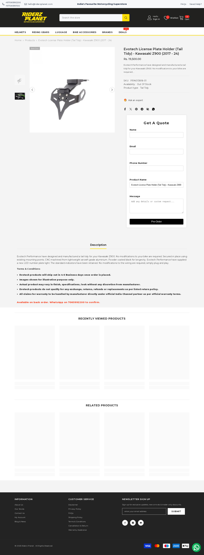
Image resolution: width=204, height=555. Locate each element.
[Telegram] (142, 109)
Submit (176, 511)
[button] (32, 89)
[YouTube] (141, 523)
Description (98, 245)
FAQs (183, 4)
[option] (72, 89)
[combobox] (90, 17)
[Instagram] (133, 523)
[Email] (147, 109)
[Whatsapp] (153, 109)
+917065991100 (13, 5)
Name (133, 129)
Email (133, 146)
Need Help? (196, 4)
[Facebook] (125, 109)
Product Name (138, 179)
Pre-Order (156, 221)
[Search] (94, 17)
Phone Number (138, 163)
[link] (35, 383)
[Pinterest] (136, 109)
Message (135, 196)
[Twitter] (130, 109)
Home (18, 40)
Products (30, 40)
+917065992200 (13, 2)
